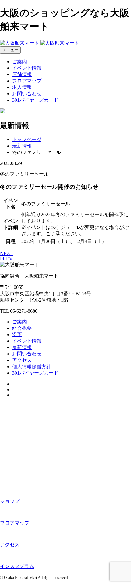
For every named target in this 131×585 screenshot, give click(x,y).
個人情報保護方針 (31, 366)
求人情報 (22, 87)
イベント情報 (26, 68)
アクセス (22, 360)
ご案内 (19, 61)
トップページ (26, 139)
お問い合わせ (26, 93)
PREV (6, 258)
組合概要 (22, 328)
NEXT (6, 253)
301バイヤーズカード (35, 100)
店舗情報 (22, 74)
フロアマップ (26, 80)
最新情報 (22, 145)
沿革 (17, 334)
